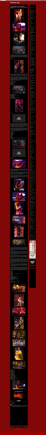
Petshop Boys (30, 154)
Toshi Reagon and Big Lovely (32, 212)
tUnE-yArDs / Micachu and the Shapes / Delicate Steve (32, 214)
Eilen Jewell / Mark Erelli (31, 71)
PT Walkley (30, 160)
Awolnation (30, 25)
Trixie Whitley (30, 213)
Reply (12, 407)
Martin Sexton (30, 128)
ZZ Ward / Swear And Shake (32, 238)
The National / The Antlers (31, 204)
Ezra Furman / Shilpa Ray (31, 77)
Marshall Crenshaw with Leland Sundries (31, 127)
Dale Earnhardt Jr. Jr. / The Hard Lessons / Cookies (32, 49)
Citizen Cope (30, 42)
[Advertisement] (19, 421)
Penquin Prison (30, 153)
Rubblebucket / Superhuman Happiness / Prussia (32, 166)
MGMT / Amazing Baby (31, 133)
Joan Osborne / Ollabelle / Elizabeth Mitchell (31, 104)
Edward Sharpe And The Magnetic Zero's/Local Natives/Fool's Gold (31, 70)
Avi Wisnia (30, 24)
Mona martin (13, 404)
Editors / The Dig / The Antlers (32, 68)
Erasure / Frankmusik (31, 74)
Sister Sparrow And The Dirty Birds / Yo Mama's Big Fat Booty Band (32, 177)
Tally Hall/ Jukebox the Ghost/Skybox (31, 185)
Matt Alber (30, 129)
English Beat (30, 73)
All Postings (13, 401)
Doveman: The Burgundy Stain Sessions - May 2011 (32, 63)
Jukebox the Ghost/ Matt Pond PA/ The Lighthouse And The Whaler (32, 109)
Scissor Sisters (30, 168)
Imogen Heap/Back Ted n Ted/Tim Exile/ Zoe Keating (32, 95)
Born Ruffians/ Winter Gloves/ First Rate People (32, 36)
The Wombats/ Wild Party (31, 211)
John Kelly (30, 105)
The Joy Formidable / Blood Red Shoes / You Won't (32, 198)
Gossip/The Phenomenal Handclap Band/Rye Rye (31, 85)
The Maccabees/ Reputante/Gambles (31, 201)
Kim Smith (30, 115)
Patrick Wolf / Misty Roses (31, 152)
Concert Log (14, 2)
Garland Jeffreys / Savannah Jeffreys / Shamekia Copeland (32, 82)
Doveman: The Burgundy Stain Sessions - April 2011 (32, 58)
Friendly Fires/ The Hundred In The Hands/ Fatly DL (32, 80)
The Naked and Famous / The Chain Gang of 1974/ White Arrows (32, 203)
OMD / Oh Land (30, 147)
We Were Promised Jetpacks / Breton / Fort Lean (32, 219)
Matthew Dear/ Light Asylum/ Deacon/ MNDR (32, 130)
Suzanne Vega (30, 184)
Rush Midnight (30, 167)
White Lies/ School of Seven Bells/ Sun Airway (32, 225)
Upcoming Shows (31, 9)
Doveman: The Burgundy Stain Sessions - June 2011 (32, 61)
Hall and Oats (30, 86)
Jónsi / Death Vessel (31, 106)
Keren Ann (30, 114)
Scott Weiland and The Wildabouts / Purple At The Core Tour (32, 170)
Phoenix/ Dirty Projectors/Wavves (31, 156)
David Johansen (31, 53)
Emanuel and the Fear (31, 72)
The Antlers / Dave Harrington (32, 192)
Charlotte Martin (31, 41)
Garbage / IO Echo (31, 81)
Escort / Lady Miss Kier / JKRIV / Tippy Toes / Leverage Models (20, 401)
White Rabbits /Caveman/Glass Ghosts (31, 227)
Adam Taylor (30, 14)
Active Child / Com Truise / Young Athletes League (32, 13)
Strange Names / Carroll (31, 183)
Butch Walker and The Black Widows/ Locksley (32, 39)
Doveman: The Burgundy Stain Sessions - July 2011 (32, 59)
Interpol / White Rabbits (31, 96)
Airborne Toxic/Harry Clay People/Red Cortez (31, 18)
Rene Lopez (30, 162)
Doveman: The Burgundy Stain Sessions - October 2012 (32, 64)
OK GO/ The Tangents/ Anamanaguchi (31, 146)
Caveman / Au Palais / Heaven (32, 40)
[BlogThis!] (18, 400)
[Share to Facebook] (19, 400)
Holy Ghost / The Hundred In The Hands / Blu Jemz (32, 92)
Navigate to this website (23, 406)
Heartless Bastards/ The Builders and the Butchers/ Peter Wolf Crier (32, 88)
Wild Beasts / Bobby (31, 228)
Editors (30, 67)
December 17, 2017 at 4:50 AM (17, 404)
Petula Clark (30, 155)
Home (30, 8)
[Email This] (17, 400)
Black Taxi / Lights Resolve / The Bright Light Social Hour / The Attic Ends (32, 32)
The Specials (30, 210)
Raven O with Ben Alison (31, 161)
